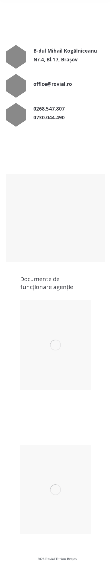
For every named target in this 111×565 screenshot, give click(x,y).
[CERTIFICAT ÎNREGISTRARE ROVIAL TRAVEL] (55, 345)
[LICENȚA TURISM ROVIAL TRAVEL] (55, 489)
